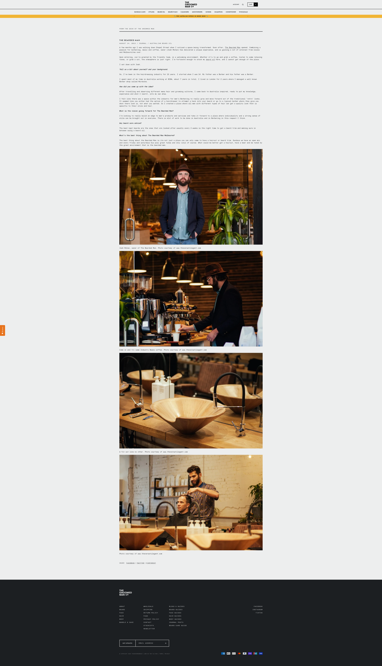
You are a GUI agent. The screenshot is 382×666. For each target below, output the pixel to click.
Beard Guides (176, 609)
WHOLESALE (243, 13)
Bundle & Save (126, 622)
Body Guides (175, 619)
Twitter (140, 563)
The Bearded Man (232, 47)
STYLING (151, 12)
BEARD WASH (172, 13)
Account (236, 4)
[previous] (134, 16)
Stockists (149, 625)
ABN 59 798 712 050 (150, 653)
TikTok (259, 613)
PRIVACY (167, 653)
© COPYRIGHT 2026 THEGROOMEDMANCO (131, 653)
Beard (122, 609)
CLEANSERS (185, 13)
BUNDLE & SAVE (139, 12)
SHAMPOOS (218, 13)
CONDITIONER (231, 13)
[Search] (243, 4)
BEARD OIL (161, 13)
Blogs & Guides (177, 606)
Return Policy (151, 613)
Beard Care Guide (178, 625)
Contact (148, 622)
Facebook (130, 563)
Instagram (257, 609)
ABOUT (122, 606)
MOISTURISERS (197, 13)
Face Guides (175, 613)
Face (121, 613)
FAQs (146, 616)
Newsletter (149, 628)
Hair (121, 616)
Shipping (148, 609)
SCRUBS (208, 13)
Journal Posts (176, 622)
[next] (247, 16)
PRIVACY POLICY (151, 619)
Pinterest (151, 563)
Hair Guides (175, 616)
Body (121, 619)
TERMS (161, 653)
